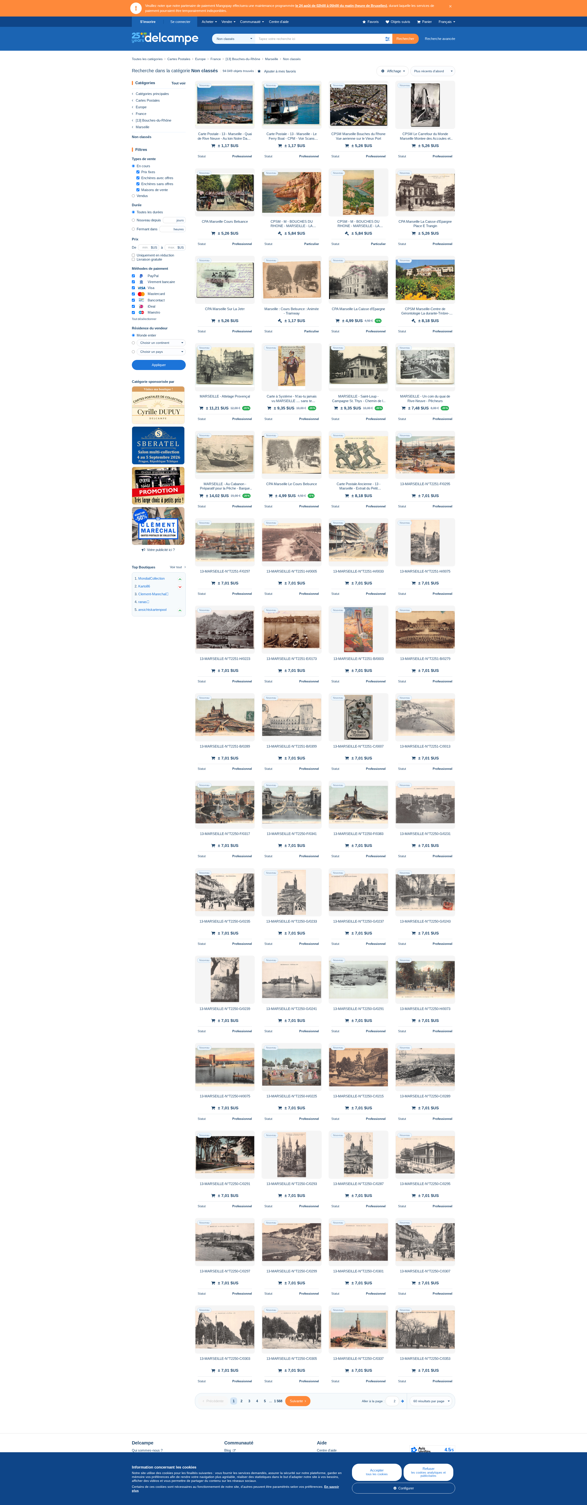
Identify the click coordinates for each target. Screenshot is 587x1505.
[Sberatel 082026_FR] (158, 445)
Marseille (142, 127)
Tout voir (179, 83)
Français (445, 22)
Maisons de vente (154, 190)
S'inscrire (147, 22)
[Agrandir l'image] (225, 105)
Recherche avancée (440, 39)
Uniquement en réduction (155, 255)
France (141, 114)
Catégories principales (152, 94)
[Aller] (402, 1401)
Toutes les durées (150, 212)
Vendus (142, 196)
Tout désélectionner (144, 319)
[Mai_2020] (158, 526)
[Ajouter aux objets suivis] (248, 86)
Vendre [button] (227, 22)
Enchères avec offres (157, 178)
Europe (141, 107)
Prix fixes (148, 172)
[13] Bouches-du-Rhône (153, 120)
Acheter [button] (207, 22)
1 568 (278, 1401)
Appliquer (159, 365)
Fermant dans (147, 229)
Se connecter (180, 22)
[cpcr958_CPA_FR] (158, 486)
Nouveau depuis (149, 220)
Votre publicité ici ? (161, 550)
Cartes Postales (148, 100)
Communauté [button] (250, 22)
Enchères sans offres (157, 184)
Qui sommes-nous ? (147, 1450)
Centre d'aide (327, 1450)
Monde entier (146, 335)
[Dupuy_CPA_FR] (158, 405)
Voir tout (176, 567)
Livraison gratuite (149, 259)
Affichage (394, 71)
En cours (143, 166)
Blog (228, 1450)
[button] (387, 39)
